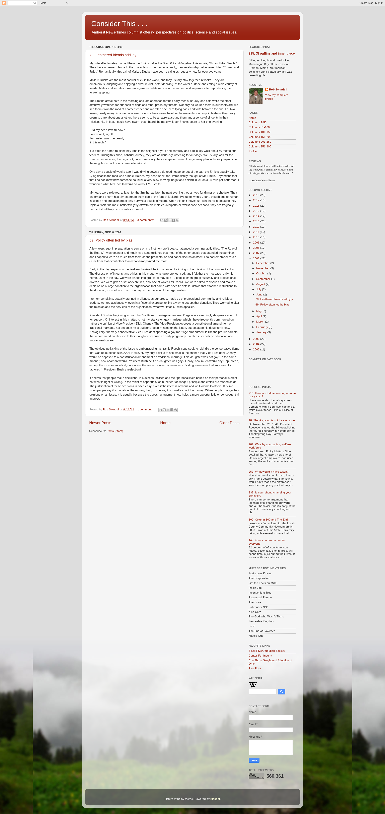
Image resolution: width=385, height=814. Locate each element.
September (263, 278)
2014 (256, 216)
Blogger (215, 798)
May (259, 311)
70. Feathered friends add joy (112, 55)
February (262, 327)
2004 (256, 344)
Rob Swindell (278, 89)
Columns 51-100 (259, 127)
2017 (256, 200)
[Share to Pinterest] (177, 220)
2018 (256, 195)
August (261, 284)
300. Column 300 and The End (268, 519)
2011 (256, 231)
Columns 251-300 (260, 146)
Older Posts (229, 423)
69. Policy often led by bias (110, 240)
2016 (256, 205)
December (263, 263)
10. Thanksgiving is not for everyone (272, 420)
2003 (256, 349)
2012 (256, 226)
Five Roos (255, 668)
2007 (256, 253)
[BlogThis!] (166, 220)
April (259, 316)
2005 (256, 338)
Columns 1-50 (257, 122)
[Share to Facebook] (173, 220)
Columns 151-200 (260, 136)
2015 (256, 210)
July (259, 289)
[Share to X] (169, 220)
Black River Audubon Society (267, 650)
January (261, 332)
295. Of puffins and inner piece (272, 53)
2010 (256, 237)
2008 (256, 247)
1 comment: (145, 409)
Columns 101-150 (260, 132)
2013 (256, 221)
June (259, 294)
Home (165, 423)
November (263, 268)
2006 (256, 258)
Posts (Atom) (115, 430)
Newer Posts (100, 423)
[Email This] (162, 220)
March (260, 321)
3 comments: (146, 219)
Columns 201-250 (260, 141)
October (261, 273)
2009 (256, 242)
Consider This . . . (119, 23)
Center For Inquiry (260, 655)
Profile (253, 151)
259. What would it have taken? (269, 471)
